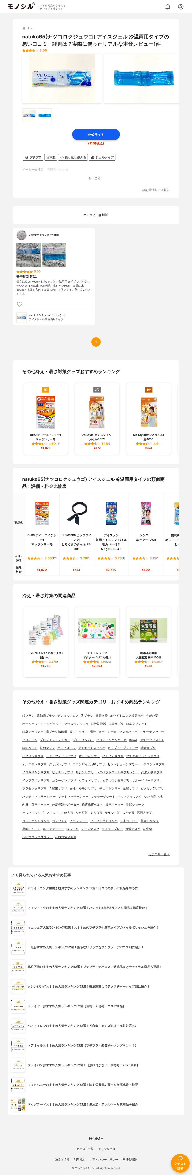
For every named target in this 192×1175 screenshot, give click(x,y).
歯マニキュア (79, 732)
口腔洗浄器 (98, 724)
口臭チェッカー (33, 732)
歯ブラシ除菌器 (56, 732)
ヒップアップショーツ (123, 748)
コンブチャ (59, 821)
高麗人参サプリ (151, 772)
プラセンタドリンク (104, 821)
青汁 (93, 732)
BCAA (133, 740)
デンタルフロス (68, 715)
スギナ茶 (128, 813)
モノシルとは (106, 1148)
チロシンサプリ (154, 764)
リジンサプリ (85, 772)
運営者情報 (62, 1159)
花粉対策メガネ (65, 837)
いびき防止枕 (153, 796)
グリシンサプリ (59, 764)
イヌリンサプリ (33, 756)
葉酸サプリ (130, 788)
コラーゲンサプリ (64, 780)
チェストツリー (110, 788)
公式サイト (96, 134)
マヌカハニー (128, 732)
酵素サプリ (148, 748)
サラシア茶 (112, 813)
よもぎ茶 (96, 813)
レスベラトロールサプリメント (117, 772)
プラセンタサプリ (34, 788)
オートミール (108, 732)
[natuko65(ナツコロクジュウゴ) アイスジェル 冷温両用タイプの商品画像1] (62, 78)
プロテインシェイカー (55, 740)
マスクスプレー (112, 829)
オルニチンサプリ (34, 764)
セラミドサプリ (89, 780)
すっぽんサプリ (89, 756)
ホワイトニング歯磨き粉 (127, 715)
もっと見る (95, 178)
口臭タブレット (136, 724)
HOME (96, 1139)
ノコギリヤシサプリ (36, 772)
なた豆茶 (82, 813)
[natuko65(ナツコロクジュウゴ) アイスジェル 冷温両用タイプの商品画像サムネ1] (29, 115)
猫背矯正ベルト (92, 804)
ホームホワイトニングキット (42, 724)
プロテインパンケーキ (111, 740)
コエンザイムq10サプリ (89, 764)
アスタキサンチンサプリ (142, 756)
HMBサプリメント (152, 740)
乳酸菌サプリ (58, 788)
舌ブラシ (87, 715)
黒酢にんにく (31, 829)
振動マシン (47, 748)
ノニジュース (79, 821)
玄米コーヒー (129, 821)
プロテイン (29, 740)
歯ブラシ (28, 715)
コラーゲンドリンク (36, 821)
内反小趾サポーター (36, 804)
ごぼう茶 (67, 813)
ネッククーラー (53, 829)
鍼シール (72, 829)
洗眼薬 (147, 829)
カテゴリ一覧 (85, 1148)
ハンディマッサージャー (39, 796)
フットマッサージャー (73, 796)
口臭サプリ (116, 724)
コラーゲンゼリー (152, 732)
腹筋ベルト (29, 748)
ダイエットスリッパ (91, 748)
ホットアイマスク (130, 796)
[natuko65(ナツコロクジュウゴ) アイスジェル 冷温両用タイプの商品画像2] (144, 78)
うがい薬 (152, 715)
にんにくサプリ (113, 756)
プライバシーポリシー (104, 1159)
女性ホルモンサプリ (83, 788)
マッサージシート (103, 796)
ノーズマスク (90, 829)
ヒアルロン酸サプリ (116, 780)
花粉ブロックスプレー (37, 837)
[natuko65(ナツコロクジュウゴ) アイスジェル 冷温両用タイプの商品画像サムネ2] (45, 115)
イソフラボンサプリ (36, 780)
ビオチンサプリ (62, 772)
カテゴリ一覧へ (159, 854)
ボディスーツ (66, 748)
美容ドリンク (149, 821)
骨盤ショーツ (135, 804)
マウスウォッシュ (76, 724)
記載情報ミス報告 (157, 190)
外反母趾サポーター (65, 804)
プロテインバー (83, 740)
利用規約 (79, 1159)
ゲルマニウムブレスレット (40, 813)
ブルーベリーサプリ (145, 780)
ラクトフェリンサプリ (61, 756)
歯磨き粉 (102, 715)
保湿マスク (132, 829)
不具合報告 (130, 1159)
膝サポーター (114, 804)
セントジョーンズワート (124, 764)
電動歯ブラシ (46, 715)
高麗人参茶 (144, 813)
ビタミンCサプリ (152, 788)
